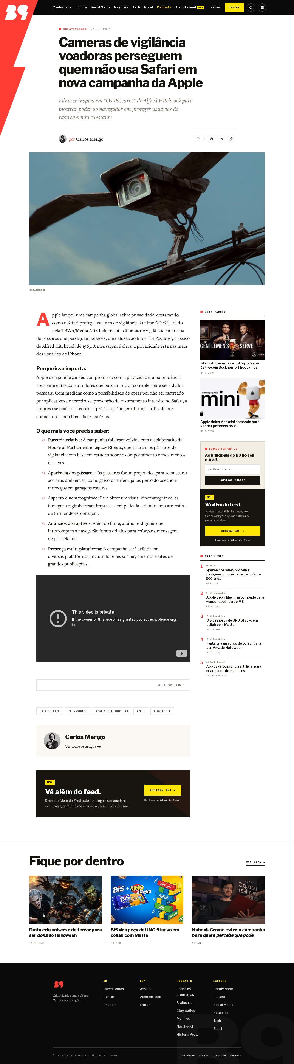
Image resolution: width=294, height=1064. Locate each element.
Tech (136, 7)
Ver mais (255, 862)
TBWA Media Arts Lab (112, 711)
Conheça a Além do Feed (162, 800)
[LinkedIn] (221, 139)
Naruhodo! (185, 1026)
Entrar (216, 7)
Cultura (81, 7)
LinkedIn (219, 1055)
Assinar (146, 989)
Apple (141, 711)
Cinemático (186, 1011)
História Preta (188, 1034)
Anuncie (109, 1005)
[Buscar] (251, 7)
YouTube (235, 1055)
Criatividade (62, 7)
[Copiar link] (231, 139)
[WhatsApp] (211, 139)
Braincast (184, 1003)
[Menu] (262, 7)
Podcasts (164, 7)
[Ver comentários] (199, 139)
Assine (234, 7)
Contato (109, 997)
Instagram (187, 1055)
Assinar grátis (232, 480)
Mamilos (183, 1019)
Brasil (148, 7)
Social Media (100, 7)
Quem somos (113, 989)
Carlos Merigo (89, 139)
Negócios (121, 7)
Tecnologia (162, 711)
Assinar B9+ (163, 790)
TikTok (204, 1055)
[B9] (19, 7)
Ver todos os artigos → (83, 746)
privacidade (77, 711)
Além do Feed (185, 7)
